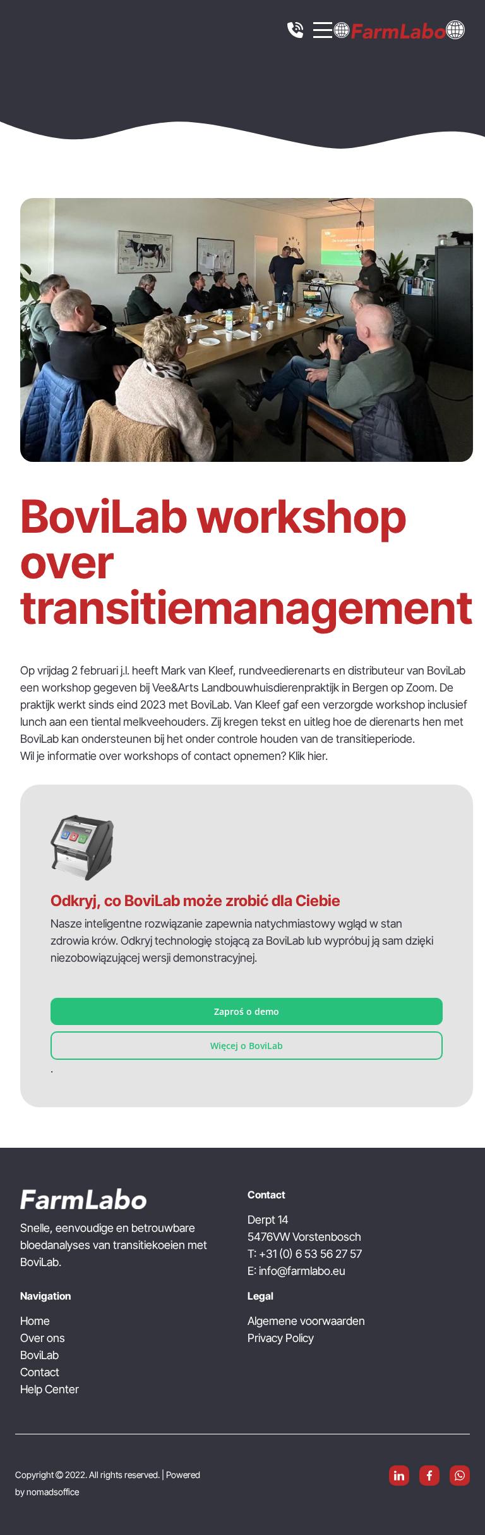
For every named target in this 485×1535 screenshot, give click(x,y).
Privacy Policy (281, 1338)
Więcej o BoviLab (246, 1046)
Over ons (42, 1338)
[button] (455, 28)
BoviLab (39, 1355)
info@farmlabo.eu (302, 1270)
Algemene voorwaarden (306, 1320)
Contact (39, 1372)
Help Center (49, 1389)
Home (35, 1320)
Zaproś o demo (246, 1011)
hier (316, 755)
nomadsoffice (53, 1491)
